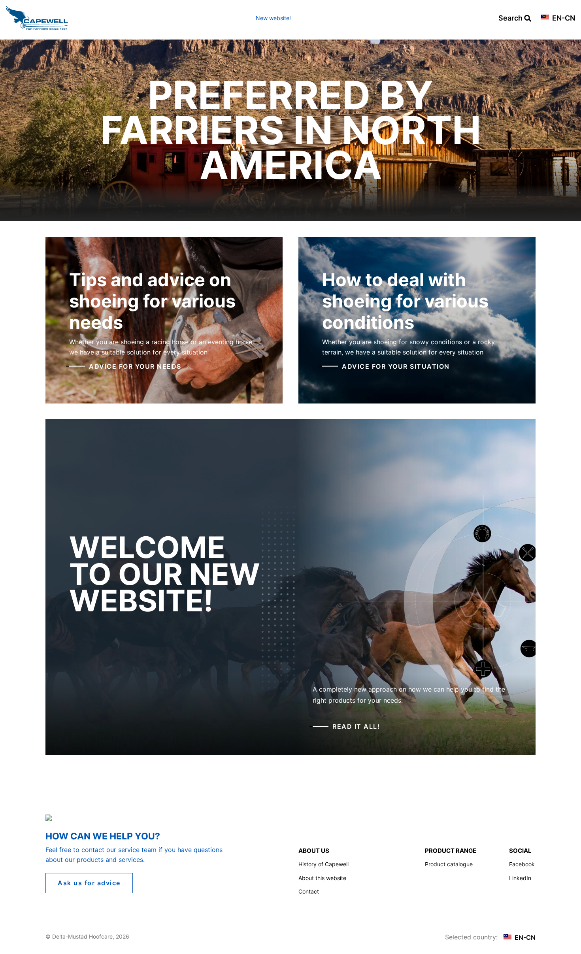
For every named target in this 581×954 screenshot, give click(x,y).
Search (511, 18)
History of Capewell (323, 864)
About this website (322, 878)
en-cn (563, 18)
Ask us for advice (89, 883)
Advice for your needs (135, 366)
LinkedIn (520, 878)
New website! (273, 18)
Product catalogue (449, 864)
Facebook (522, 864)
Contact (308, 891)
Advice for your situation (396, 366)
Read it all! (356, 726)
